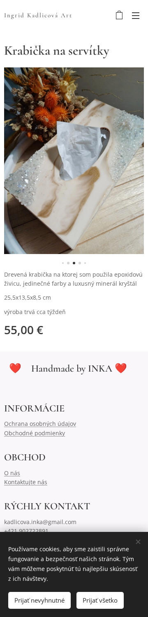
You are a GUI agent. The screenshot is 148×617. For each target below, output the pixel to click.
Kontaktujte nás (25, 482)
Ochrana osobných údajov (40, 424)
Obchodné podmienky (34, 433)
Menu (135, 15)
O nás (12, 473)
